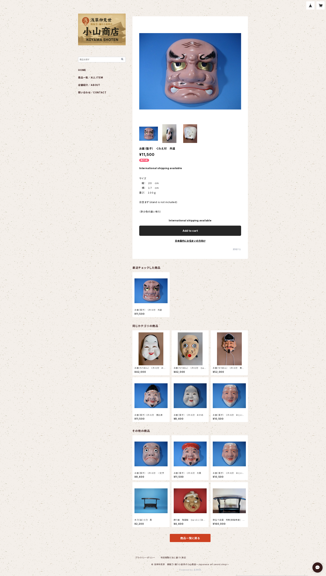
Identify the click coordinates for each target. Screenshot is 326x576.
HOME (82, 70)
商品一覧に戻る (190, 538)
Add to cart (190, 230)
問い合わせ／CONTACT (92, 92)
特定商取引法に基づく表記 (173, 557)
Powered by (186, 570)
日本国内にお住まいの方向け (190, 240)
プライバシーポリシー (145, 557)
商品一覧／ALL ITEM (90, 77)
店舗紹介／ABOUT (89, 85)
